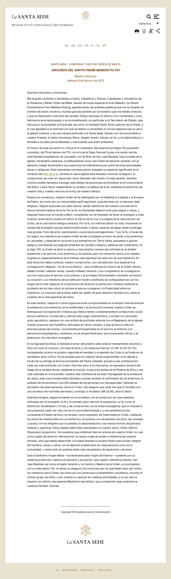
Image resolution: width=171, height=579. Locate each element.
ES (80, 45)
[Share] (158, 31)
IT (92, 45)
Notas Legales (69, 570)
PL (98, 45)
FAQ (57, 570)
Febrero (66, 25)
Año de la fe (50, 174)
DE (66, 45)
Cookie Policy (87, 570)
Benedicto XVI (23, 25)
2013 (56, 25)
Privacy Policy (105, 570)
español (146, 24)
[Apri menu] (156, 17)
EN (73, 45)
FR (86, 45)
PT (104, 45)
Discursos (44, 25)
